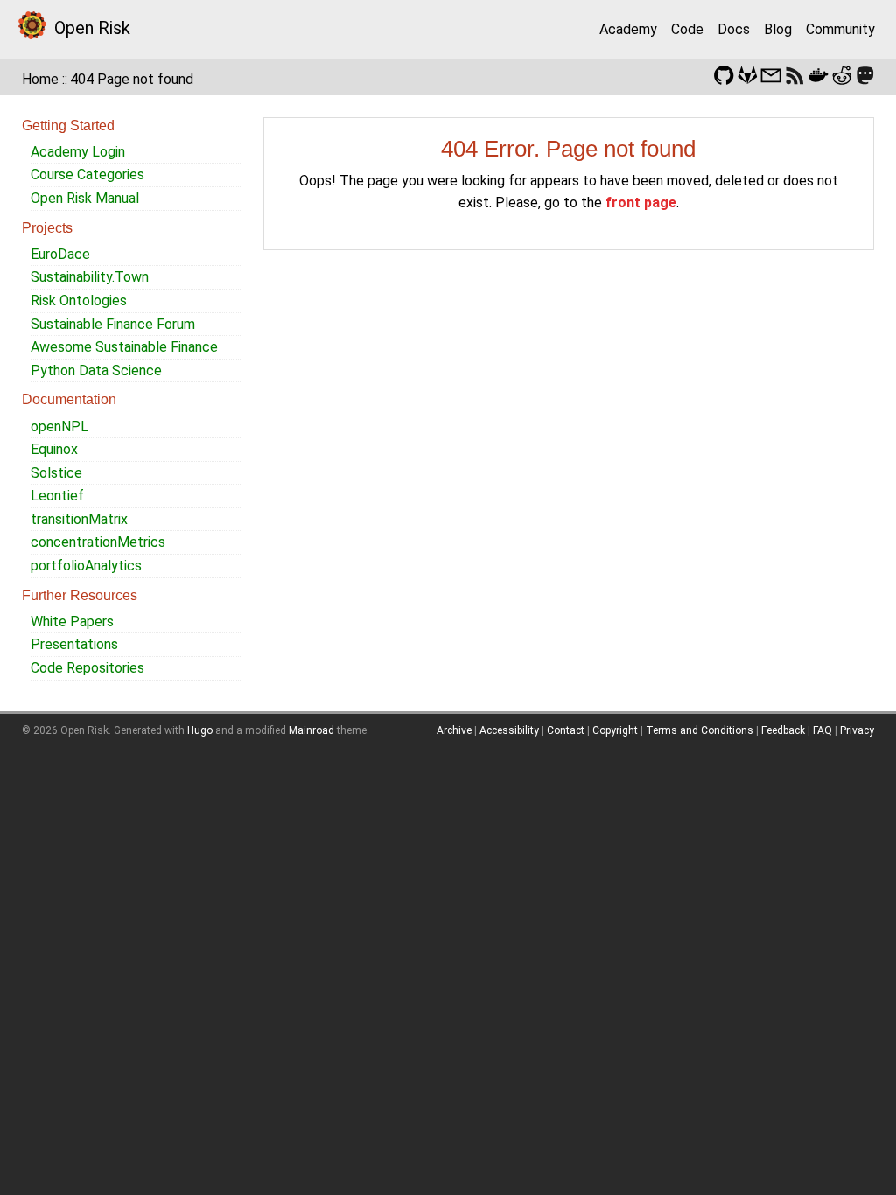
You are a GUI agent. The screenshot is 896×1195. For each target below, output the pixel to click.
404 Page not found (131, 79)
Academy (628, 29)
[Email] (770, 74)
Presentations (74, 644)
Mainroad (311, 730)
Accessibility (509, 730)
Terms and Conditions (699, 730)
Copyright (615, 730)
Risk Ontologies (79, 300)
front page (641, 202)
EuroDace (60, 254)
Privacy (857, 730)
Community (840, 29)
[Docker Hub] (818, 74)
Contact (565, 730)
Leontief (57, 495)
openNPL (59, 426)
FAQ (822, 730)
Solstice (56, 473)
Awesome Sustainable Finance (124, 347)
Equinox (54, 449)
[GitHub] (723, 74)
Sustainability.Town (90, 277)
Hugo (200, 730)
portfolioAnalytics (86, 565)
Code (687, 29)
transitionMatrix (79, 519)
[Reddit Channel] (841, 74)
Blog (778, 29)
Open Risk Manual (85, 198)
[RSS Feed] (794, 74)
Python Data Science (96, 370)
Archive (454, 730)
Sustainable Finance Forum (113, 324)
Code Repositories (87, 668)
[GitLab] (747, 74)
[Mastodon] (865, 74)
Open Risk (92, 27)
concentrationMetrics (98, 542)
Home (40, 79)
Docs (734, 29)
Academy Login (78, 151)
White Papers (72, 621)
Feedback (783, 730)
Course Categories (87, 174)
